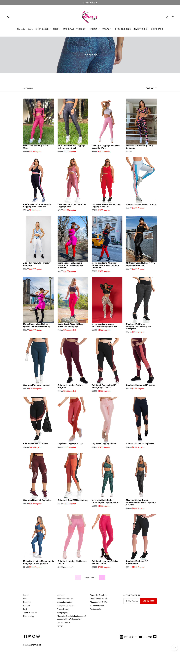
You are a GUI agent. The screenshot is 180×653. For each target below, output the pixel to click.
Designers (27, 602)
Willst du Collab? (63, 622)
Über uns (60, 595)
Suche (30, 29)
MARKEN (95, 29)
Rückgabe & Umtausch (66, 606)
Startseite (21, 29)
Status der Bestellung (98, 595)
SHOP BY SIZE (43, 29)
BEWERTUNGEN (141, 29)
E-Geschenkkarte (97, 606)
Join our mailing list (131, 595)
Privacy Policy (62, 609)
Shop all (26, 606)
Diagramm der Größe (98, 602)
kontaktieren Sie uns (65, 599)
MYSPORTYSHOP (35, 645)
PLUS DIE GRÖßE (123, 29)
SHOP (57, 29)
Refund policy (28, 616)
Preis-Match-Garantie (98, 599)
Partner (60, 626)
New (25, 599)
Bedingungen (62, 613)
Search (26, 595)
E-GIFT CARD (157, 29)
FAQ (25, 609)
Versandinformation (64, 602)
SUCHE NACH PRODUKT (75, 29)
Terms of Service (30, 613)
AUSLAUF (108, 29)
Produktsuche (95, 609)
